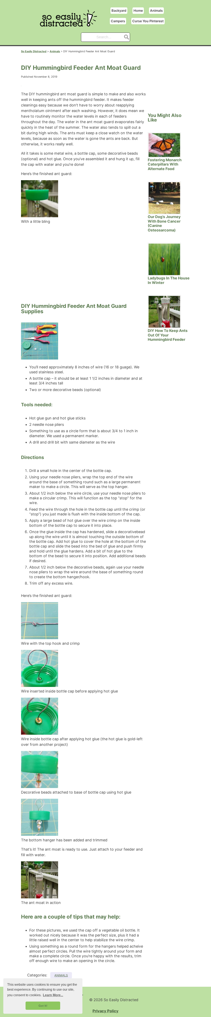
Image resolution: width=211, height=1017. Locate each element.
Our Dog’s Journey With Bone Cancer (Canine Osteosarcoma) (164, 223)
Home (138, 10)
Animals (156, 10)
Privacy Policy (105, 1011)
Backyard (118, 10)
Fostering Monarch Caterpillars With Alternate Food (165, 164)
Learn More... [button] (53, 995)
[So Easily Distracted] (70, 24)
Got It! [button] (43, 1005)
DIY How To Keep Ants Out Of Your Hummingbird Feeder (168, 335)
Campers (118, 21)
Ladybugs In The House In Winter (169, 280)
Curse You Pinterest (148, 21)
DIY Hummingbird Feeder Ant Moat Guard (81, 67)
